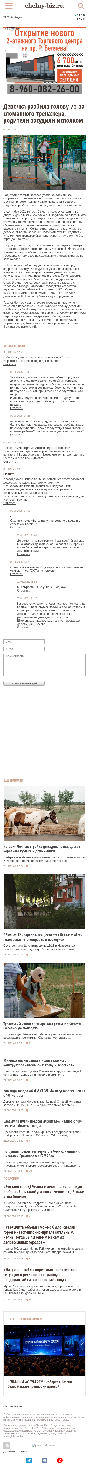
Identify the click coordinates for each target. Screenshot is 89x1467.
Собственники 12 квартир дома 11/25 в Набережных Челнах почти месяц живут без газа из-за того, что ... (40, 947)
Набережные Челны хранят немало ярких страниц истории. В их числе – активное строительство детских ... (44, 859)
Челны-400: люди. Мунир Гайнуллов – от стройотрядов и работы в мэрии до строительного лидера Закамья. (43, 1250)
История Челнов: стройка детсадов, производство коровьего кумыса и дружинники (41, 849)
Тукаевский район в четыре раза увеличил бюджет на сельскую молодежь (42, 1026)
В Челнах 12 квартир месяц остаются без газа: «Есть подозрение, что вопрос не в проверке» (42, 937)
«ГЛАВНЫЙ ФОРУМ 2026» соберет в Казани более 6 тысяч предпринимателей (40, 1384)
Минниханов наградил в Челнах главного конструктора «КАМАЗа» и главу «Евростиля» (38, 1062)
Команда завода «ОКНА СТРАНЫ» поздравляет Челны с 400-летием (44, 1093)
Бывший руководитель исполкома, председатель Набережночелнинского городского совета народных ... (41, 1163)
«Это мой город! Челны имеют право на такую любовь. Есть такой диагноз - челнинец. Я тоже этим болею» (43, 1191)
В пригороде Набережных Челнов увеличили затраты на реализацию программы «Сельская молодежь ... (42, 1036)
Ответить (9, 364)
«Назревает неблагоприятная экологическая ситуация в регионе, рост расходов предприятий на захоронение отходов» (41, 1274)
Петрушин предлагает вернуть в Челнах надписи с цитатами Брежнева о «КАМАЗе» (41, 1153)
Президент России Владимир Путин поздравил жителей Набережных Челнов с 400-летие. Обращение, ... (42, 1133)
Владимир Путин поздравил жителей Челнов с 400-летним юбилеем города (42, 1123)
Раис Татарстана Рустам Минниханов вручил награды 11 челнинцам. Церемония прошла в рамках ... (43, 1073)
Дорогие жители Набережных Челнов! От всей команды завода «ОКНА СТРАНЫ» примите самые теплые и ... (42, 1103)
